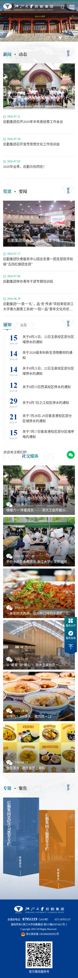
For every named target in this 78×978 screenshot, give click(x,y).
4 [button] (66, 38)
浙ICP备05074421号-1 (55, 924)
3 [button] (60, 38)
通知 (7, 324)
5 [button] (73, 38)
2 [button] (54, 38)
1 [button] (48, 38)
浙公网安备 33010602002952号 (42, 934)
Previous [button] (9, 86)
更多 (68, 53)
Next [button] (69, 86)
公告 (23, 325)
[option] (39, 21)
